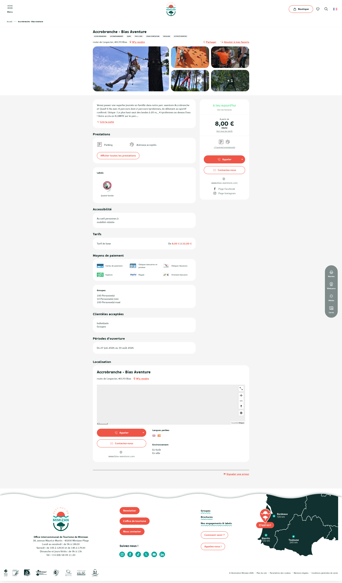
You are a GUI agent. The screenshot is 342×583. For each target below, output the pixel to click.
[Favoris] (318, 9)
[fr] (335, 9)
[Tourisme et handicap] (94, 573)
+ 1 (230, 80)
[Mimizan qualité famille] (56, 573)
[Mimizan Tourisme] (171, 9)
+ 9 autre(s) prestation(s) (224, 147)
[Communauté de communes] (16, 573)
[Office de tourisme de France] (6, 573)
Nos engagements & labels (216, 523)
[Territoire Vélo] (81, 573)
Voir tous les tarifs (224, 131)
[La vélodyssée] (27, 573)
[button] (326, 9)
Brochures (207, 517)
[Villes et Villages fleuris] (41, 573)
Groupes (205, 511)
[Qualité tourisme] (68, 573)
